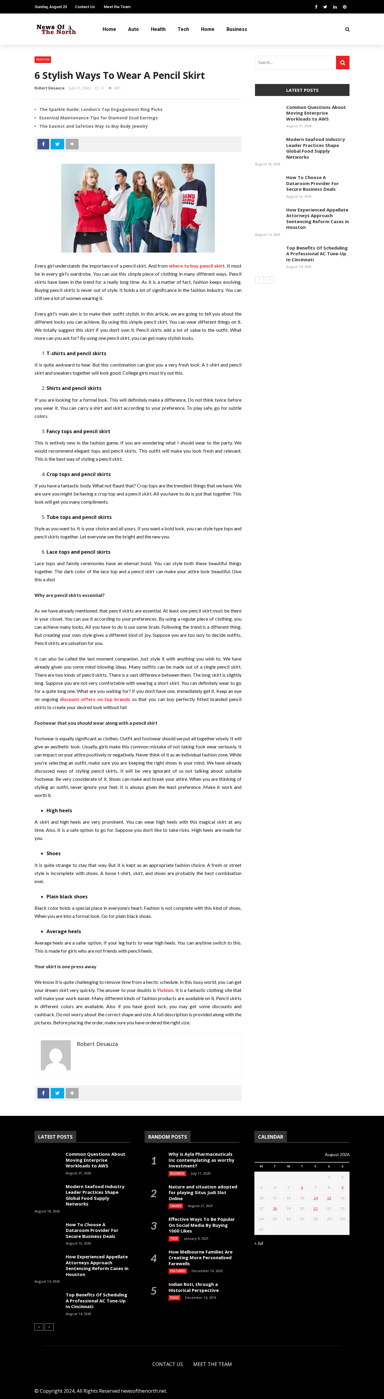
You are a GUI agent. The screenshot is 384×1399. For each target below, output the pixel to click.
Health (18, 57)
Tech (15, 69)
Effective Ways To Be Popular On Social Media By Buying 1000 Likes (202, 1225)
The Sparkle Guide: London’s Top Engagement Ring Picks (101, 109)
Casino (176, 1206)
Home (16, 81)
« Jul (258, 1243)
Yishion (165, 990)
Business (20, 93)
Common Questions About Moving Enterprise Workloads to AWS (316, 113)
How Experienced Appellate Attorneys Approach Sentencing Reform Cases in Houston (317, 218)
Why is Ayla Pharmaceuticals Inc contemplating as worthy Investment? (201, 1160)
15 (329, 1198)
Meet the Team (117, 6)
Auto (16, 45)
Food (174, 1298)
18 (275, 1208)
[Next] (269, 279)
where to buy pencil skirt (197, 265)
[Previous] (259, 279)
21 (316, 1208)
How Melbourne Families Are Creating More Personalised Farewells (200, 1257)
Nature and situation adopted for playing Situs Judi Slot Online (203, 1192)
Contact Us (167, 1364)
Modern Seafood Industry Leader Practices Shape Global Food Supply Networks (315, 148)
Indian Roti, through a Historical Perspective (194, 1287)
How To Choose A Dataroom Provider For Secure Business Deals (312, 183)
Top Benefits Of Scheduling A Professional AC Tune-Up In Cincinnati (317, 253)
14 (316, 1198)
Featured (177, 1271)
